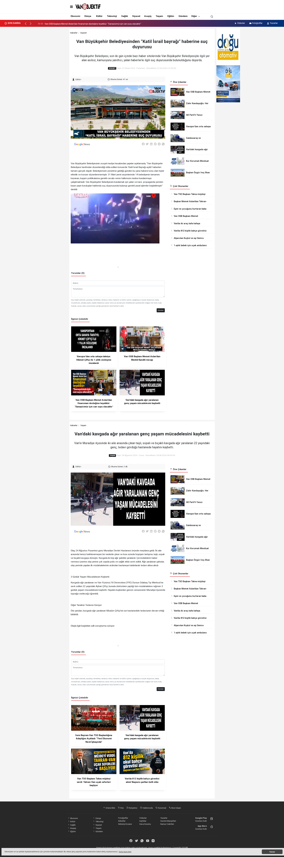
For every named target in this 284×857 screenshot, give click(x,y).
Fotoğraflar (257, 23)
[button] (27, 25)
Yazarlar (274, 23)
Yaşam (159, 16)
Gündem (183, 16)
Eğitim (170, 16)
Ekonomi (75, 16)
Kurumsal (162, 808)
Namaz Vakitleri (167, 824)
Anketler (121, 821)
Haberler (73, 33)
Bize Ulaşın (176, 808)
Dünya (87, 16)
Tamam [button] (272, 852)
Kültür (99, 16)
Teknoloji (112, 16)
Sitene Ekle (110, 808)
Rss (122, 808)
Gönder (161, 310)
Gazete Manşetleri (168, 821)
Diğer (194, 16)
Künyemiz (133, 808)
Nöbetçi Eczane (125, 824)
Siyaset (136, 16)
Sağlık (124, 16)
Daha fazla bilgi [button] (125, 852)
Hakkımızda (147, 808)
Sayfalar (142, 821)
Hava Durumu (145, 824)
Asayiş (147, 16)
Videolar (241, 23)
